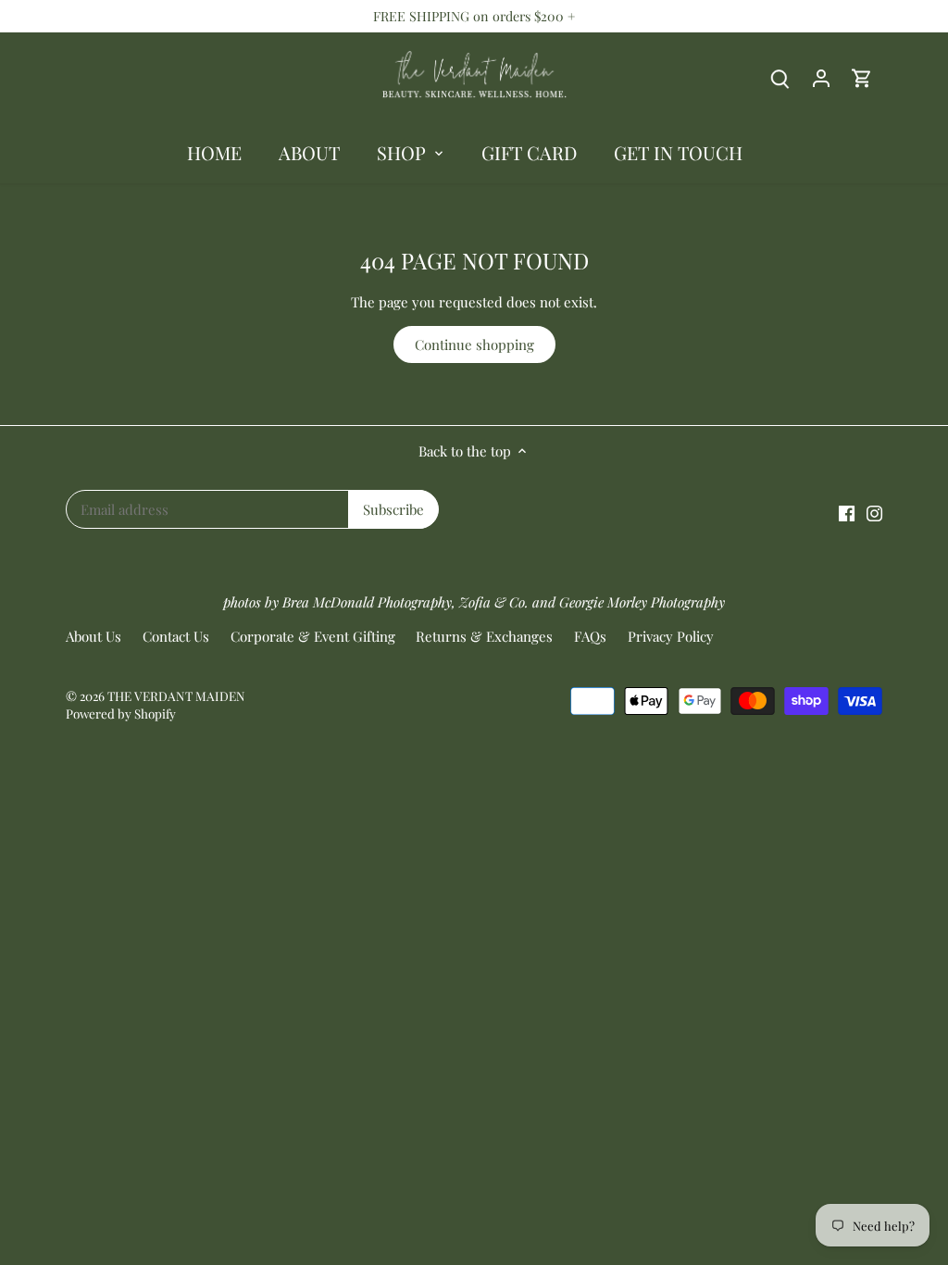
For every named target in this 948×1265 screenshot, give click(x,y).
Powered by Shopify (121, 713)
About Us (93, 636)
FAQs (590, 636)
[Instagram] (874, 511)
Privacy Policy (671, 636)
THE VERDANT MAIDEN (176, 695)
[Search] (780, 77)
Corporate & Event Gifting (313, 636)
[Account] (821, 77)
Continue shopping (474, 344)
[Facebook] (846, 511)
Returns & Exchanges (484, 636)
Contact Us (176, 636)
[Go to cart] (862, 77)
